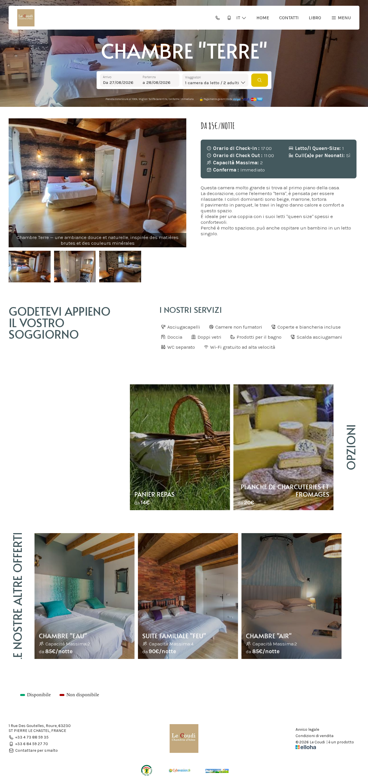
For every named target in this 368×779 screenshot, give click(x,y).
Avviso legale (307, 729)
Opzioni (351, 447)
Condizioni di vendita (315, 736)
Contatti (289, 17)
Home (262, 17)
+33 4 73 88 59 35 (32, 737)
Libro (315, 17)
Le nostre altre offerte (17, 596)
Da (105, 82)
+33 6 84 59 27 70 (31, 743)
